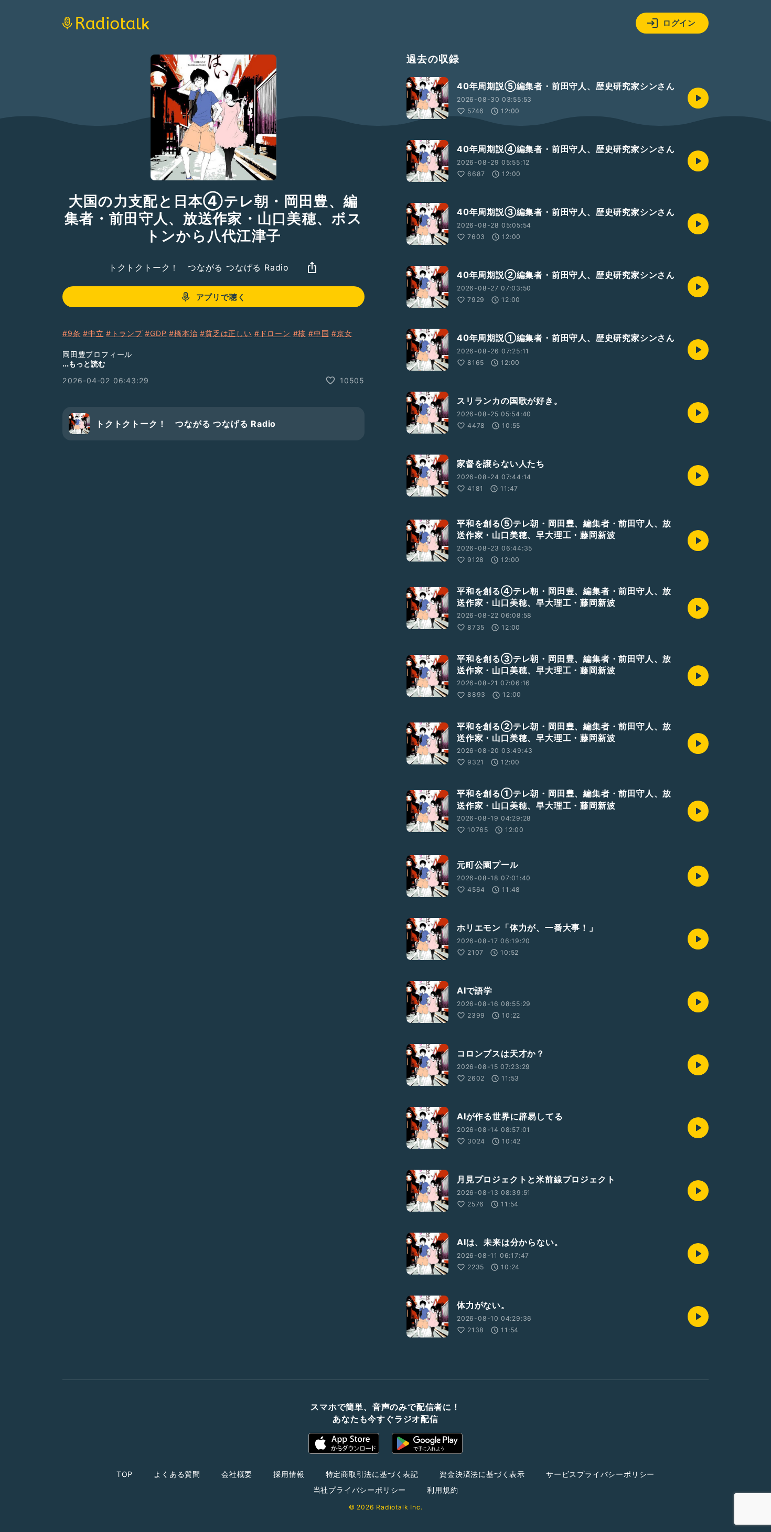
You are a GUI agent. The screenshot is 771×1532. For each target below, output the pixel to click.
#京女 (341, 333)
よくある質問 (177, 1474)
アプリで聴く (221, 296)
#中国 (318, 333)
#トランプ (124, 333)
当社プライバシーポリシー (359, 1489)
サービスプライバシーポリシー (600, 1474)
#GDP (155, 333)
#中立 (93, 333)
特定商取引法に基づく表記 (372, 1474)
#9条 (71, 333)
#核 (299, 333)
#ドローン (272, 333)
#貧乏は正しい (226, 333)
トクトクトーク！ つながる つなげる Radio (199, 267)
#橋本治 (183, 333)
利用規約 (442, 1489)
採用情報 (288, 1474)
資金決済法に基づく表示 (482, 1474)
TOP (124, 1474)
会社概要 (236, 1474)
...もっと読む (83, 363)
